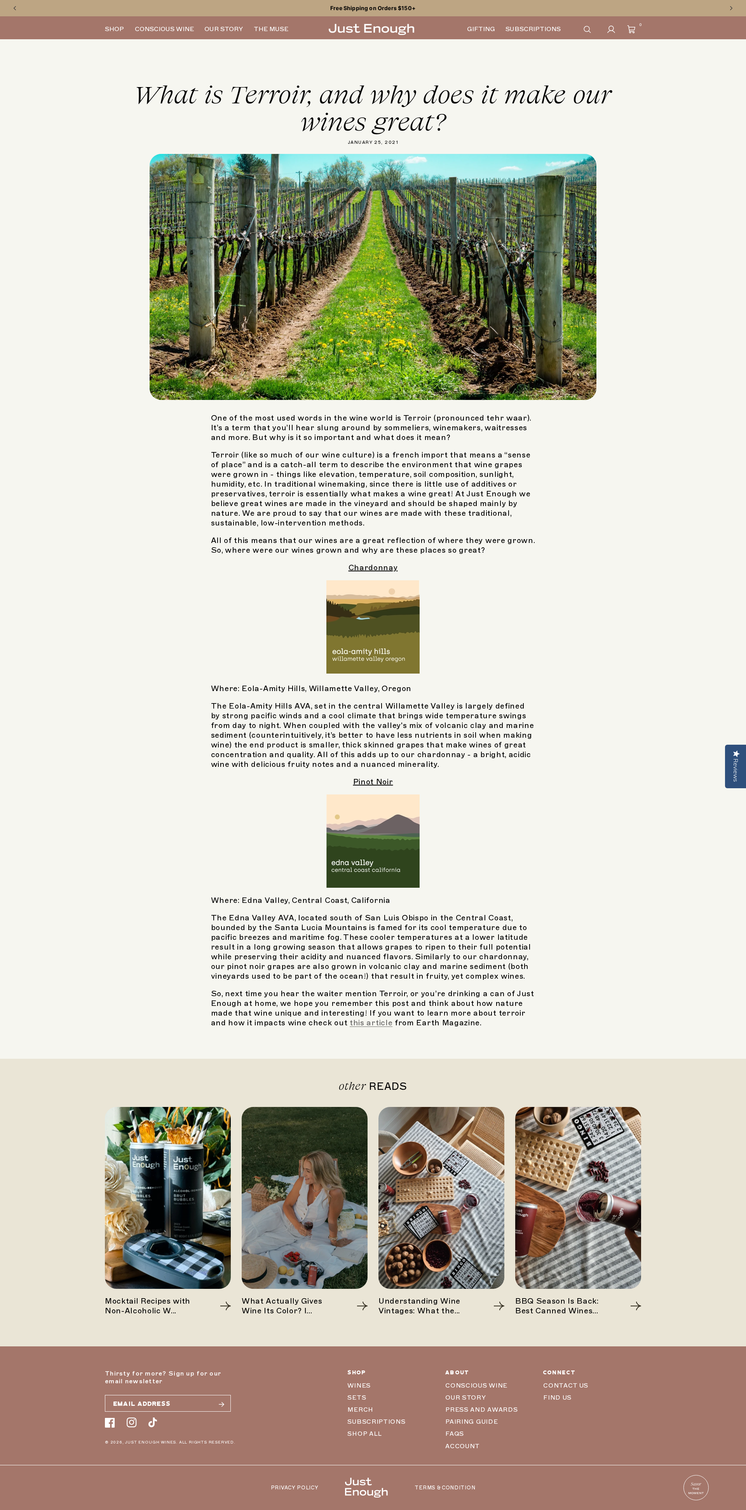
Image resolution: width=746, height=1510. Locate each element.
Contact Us (565, 1386)
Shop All (364, 1434)
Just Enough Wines (150, 1442)
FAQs (454, 1434)
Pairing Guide (471, 1422)
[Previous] (15, 8)
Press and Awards (481, 1410)
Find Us (557, 1398)
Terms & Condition (445, 1488)
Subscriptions (376, 1422)
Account (462, 1446)
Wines (358, 1386)
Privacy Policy (295, 1488)
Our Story (465, 1398)
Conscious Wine (476, 1386)
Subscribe (221, 1404)
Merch (360, 1410)
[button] (587, 29)
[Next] (731, 8)
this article (371, 1023)
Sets (356, 1398)
